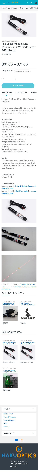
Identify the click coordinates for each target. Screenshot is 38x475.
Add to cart (19, 85)
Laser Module (12, 8)
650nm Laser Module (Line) (29, 8)
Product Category (9, 420)
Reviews (34, 92)
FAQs (5, 423)
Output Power (7, 71)
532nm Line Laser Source (10, 368)
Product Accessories (9, 301)
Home (3, 8)
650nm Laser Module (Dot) (9, 341)
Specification (21, 92)
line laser (7, 289)
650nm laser (19, 287)
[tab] (7, 93)
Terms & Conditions (10, 417)
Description (7, 92)
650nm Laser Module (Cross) (26, 341)
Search (27, 2)
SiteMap (6, 426)
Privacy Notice (8, 414)
